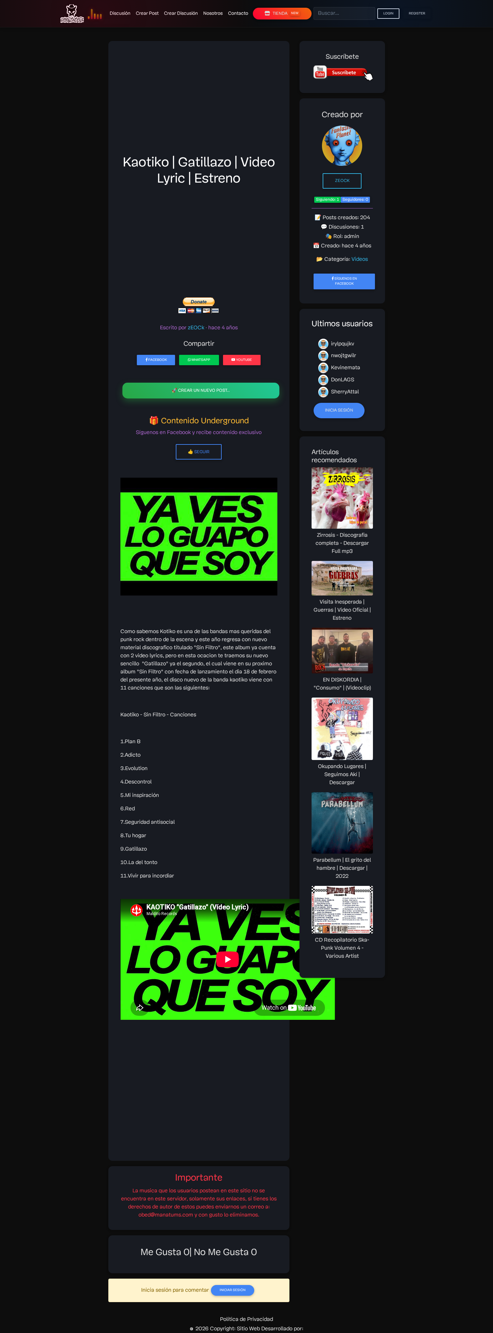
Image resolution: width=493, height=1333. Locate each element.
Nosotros (213, 13)
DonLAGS (342, 380)
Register (417, 13)
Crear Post (147, 13)
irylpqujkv (342, 344)
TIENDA (286, 13)
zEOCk (342, 181)
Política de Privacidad (246, 1319)
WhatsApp (200, 360)
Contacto (238, 13)
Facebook (157, 360)
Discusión (120, 13)
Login (388, 13)
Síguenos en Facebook (345, 281)
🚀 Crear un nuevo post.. (201, 390)
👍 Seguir (199, 452)
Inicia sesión (339, 410)
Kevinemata (345, 368)
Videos (359, 259)
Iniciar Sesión (232, 1290)
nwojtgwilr (343, 356)
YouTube (243, 360)
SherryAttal (344, 392)
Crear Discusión (181, 13)
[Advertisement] (198, 100)
